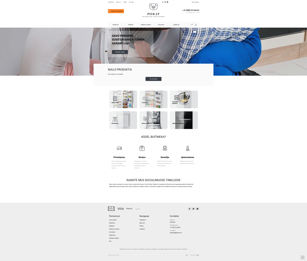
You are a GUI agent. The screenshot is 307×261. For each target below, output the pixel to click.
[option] (153, 52)
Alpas (198, 255)
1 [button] (191, 32)
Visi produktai (153, 79)
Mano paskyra (195, 2)
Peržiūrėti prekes (120, 52)
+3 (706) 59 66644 (175, 227)
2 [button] (194, 32)
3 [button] (198, 32)
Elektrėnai (172, 222)
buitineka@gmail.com (176, 232)
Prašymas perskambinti (117, 11)
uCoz (187, 255)
